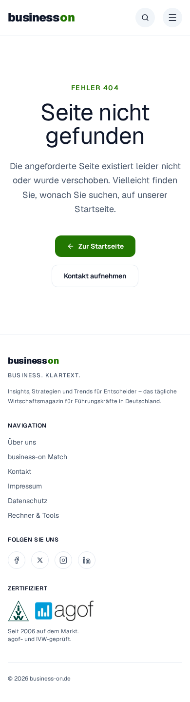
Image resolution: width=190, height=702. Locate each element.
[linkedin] (86, 560)
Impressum (25, 486)
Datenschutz (28, 500)
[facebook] (16, 560)
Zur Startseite (101, 246)
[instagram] (63, 560)
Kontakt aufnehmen (95, 276)
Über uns (22, 442)
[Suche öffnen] (145, 17)
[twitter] (40, 560)
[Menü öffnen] (172, 17)
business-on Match (37, 456)
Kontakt (19, 471)
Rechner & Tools (33, 515)
